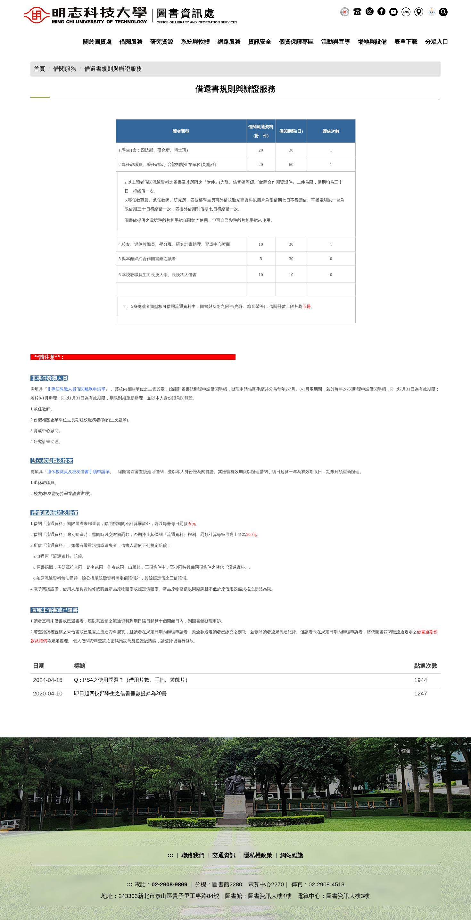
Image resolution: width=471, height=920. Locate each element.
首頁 (39, 69)
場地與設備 (372, 41)
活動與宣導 (335, 41)
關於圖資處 (97, 41)
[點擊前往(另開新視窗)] (344, 11)
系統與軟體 (195, 41)
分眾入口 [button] (436, 41)
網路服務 (229, 41)
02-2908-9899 (169, 884)
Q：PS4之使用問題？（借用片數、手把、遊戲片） (132, 680)
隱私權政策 (258, 855)
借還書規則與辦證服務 (113, 69)
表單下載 (405, 41)
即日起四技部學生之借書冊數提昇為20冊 (120, 693)
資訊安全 (259, 41)
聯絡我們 (192, 855)
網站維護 (291, 855)
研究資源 (161, 41)
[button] (443, 12)
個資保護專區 (296, 41)
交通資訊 (224, 855)
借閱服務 (131, 41)
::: (170, 855)
